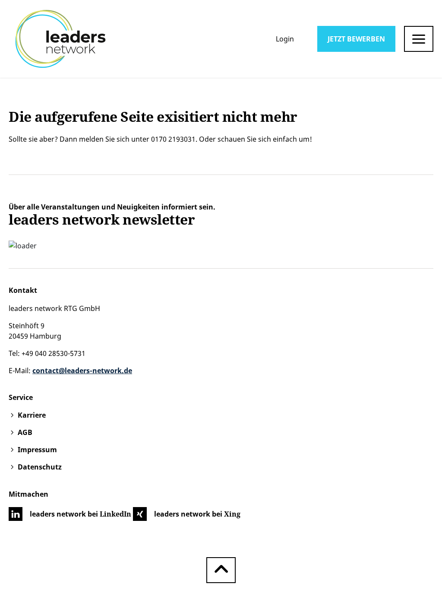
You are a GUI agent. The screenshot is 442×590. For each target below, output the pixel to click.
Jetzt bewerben (356, 39)
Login (285, 39)
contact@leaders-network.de (82, 370)
